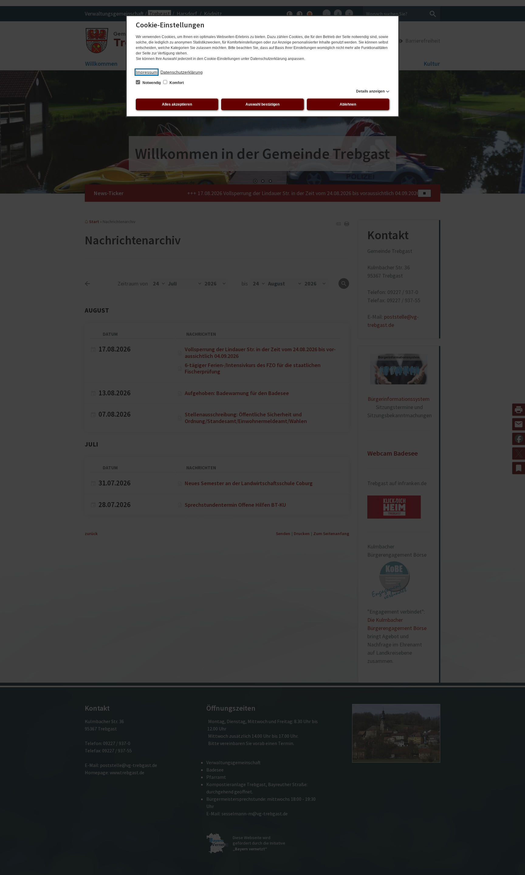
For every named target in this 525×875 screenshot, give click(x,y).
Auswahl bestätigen (262, 104)
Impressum (146, 72)
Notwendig (152, 83)
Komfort (176, 83)
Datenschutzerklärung (181, 72)
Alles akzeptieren (177, 104)
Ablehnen (348, 104)
